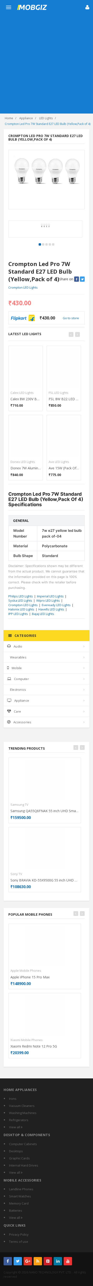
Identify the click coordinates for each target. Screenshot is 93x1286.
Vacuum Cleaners (22, 1106)
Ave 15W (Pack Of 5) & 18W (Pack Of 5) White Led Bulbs (64, 468)
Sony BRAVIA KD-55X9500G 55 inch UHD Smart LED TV (44, 880)
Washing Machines (22, 1113)
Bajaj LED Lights (43, 614)
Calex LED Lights (22, 393)
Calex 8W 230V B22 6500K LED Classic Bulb (25, 399)
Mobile (17, 668)
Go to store (71, 318)
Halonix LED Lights (21, 609)
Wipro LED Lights (48, 600)
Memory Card (19, 1203)
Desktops (16, 1151)
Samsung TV (19, 804)
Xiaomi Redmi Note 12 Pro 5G (33, 1046)
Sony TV (16, 874)
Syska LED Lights (20, 600)
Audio (18, 646)
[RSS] (38, 1261)
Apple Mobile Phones (25, 970)
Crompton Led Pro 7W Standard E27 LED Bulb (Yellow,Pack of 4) (47, 124)
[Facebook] (8, 1261)
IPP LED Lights (18, 614)
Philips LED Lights (20, 596)
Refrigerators (18, 1120)
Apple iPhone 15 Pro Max (30, 977)
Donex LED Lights (22, 462)
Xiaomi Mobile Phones (26, 1040)
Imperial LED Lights (50, 596)
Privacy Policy (19, 1234)
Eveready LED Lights (56, 605)
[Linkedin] (58, 1261)
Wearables (18, 657)
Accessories (22, 722)
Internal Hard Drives (23, 1165)
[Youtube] (68, 1261)
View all (15, 1127)
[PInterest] (48, 1261)
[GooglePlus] (28, 1261)
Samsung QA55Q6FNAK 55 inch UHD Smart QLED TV (44, 811)
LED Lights (46, 118)
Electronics (18, 689)
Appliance (26, 118)
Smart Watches (20, 1196)
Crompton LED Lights (23, 287)
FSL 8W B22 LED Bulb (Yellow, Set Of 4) (64, 399)
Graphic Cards (19, 1158)
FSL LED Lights (58, 393)
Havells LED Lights (51, 609)
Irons (12, 1098)
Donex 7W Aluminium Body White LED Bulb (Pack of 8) (25, 468)
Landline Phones (21, 1189)
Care (17, 711)
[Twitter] (18, 1261)
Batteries (15, 1210)
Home (9, 118)
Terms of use (18, 1241)
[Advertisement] (46, 65)
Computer (21, 679)
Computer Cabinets (23, 1144)
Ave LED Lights (59, 462)
